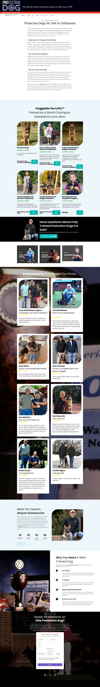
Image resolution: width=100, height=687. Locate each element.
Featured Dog (23, 148)
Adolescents (50, 654)
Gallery (37, 15)
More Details (34, 162)
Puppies (58, 654)
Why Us (42, 15)
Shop (33, 15)
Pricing (28, 15)
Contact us (42, 84)
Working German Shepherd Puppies (70, 198)
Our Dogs (23, 15)
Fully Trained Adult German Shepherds (48, 148)
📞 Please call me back (50, 648)
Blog (47, 15)
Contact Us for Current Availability (47, 163)
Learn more (22, 260)
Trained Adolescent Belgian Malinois (48, 198)
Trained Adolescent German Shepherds (25, 198)
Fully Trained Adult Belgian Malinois (70, 148)
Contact (51, 15)
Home (43, 20)
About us (21, 544)
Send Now (50, 664)
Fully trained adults (41, 654)
